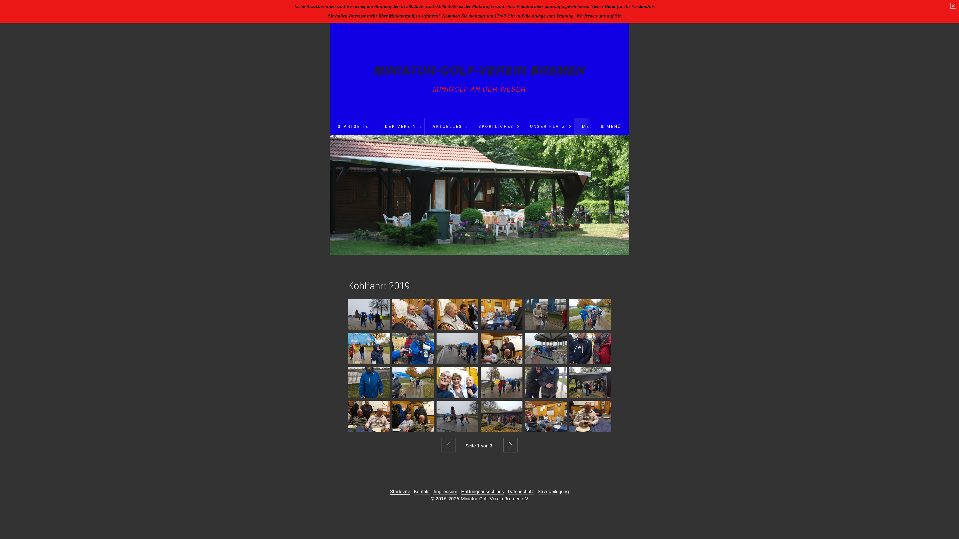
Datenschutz (521, 491)
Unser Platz (548, 126)
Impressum (445, 491)
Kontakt (422, 491)
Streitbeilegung (553, 491)
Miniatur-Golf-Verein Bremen (479, 69)
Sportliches (496, 126)
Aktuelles (447, 126)
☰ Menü (610, 126)
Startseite (353, 126)
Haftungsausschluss (482, 491)
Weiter (510, 445)
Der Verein (400, 126)
